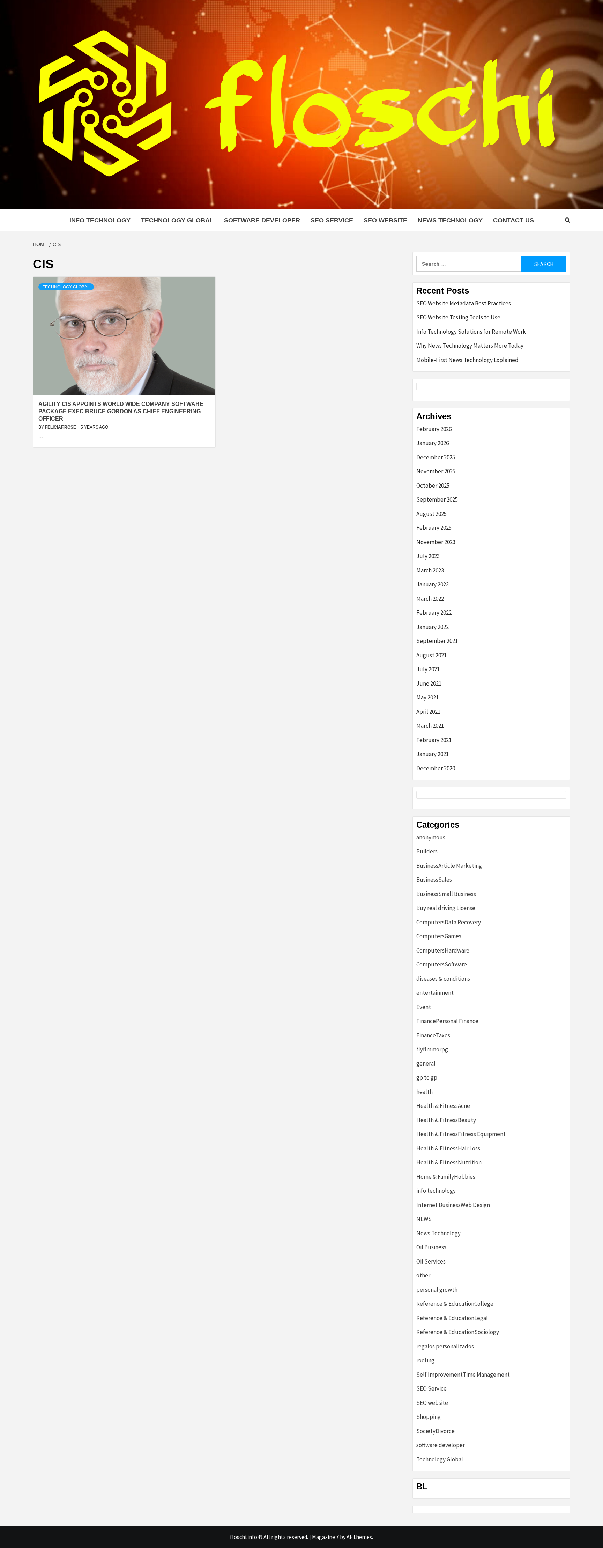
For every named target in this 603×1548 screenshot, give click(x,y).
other (423, 1275)
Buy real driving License (445, 908)
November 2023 (435, 542)
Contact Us (513, 220)
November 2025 (435, 471)
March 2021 (430, 725)
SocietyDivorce (435, 1431)
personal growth (436, 1290)
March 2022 (430, 598)
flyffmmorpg (432, 1049)
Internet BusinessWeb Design (453, 1205)
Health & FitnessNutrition (449, 1162)
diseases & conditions (443, 979)
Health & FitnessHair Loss (448, 1148)
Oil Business (431, 1247)
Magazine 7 (325, 1536)
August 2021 (431, 655)
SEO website (385, 220)
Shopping (428, 1417)
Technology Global (177, 220)
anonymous (430, 837)
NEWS (424, 1219)
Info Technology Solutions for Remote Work (471, 331)
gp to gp (426, 1077)
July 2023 (428, 556)
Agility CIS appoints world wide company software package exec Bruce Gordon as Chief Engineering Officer (120, 411)
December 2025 (435, 457)
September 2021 (437, 641)
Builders (427, 851)
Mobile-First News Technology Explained (467, 360)
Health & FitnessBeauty (446, 1120)
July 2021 (428, 669)
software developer (262, 220)
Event (423, 1007)
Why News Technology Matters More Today (469, 345)
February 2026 (434, 429)
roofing (425, 1360)
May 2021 (427, 697)
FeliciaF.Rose (61, 427)
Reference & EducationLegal (452, 1318)
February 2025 (434, 528)
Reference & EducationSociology (457, 1332)
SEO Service (332, 220)
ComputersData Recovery (448, 922)
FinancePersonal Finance (447, 1021)
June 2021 (428, 683)
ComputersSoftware (441, 964)
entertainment (435, 993)
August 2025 (431, 514)
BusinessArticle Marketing (449, 865)
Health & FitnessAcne (443, 1106)
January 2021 (432, 754)
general (426, 1063)
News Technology (450, 220)
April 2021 (428, 712)
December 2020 (435, 768)
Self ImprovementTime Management (463, 1374)
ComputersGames (438, 936)
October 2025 (432, 485)
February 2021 (434, 740)
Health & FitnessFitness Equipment (461, 1134)
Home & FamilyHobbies (445, 1176)
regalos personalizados (445, 1346)
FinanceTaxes (433, 1035)
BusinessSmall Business (446, 894)
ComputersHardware (442, 950)
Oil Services (431, 1261)
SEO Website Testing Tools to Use (458, 317)
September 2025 (437, 499)
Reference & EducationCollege (454, 1304)
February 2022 (434, 612)
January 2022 (432, 627)
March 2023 (430, 570)
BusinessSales (434, 879)
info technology (100, 220)
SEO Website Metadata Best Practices (463, 303)
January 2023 (432, 584)
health (424, 1092)
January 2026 (432, 443)
